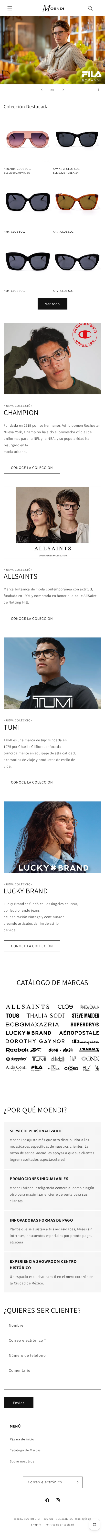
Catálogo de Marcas (25, 1450)
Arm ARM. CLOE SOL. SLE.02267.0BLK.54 (66, 170)
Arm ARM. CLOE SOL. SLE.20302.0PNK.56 (17, 170)
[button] (9, 8)
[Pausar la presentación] (99, 89)
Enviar (18, 1402)
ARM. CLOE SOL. (14, 231)
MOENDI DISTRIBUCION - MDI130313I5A (48, 1518)
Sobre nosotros (22, 1461)
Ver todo (52, 304)
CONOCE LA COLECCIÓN (32, 467)
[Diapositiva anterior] (41, 89)
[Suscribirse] (77, 1482)
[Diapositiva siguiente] (63, 89)
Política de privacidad (59, 1524)
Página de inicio (22, 1439)
